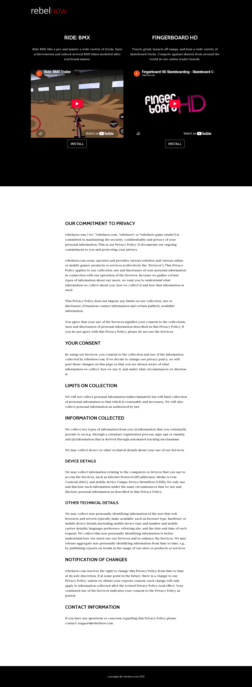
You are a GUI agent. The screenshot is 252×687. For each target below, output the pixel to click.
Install (77, 144)
